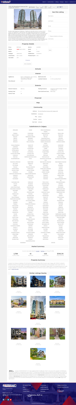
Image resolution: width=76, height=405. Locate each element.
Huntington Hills (15, 182)
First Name (50, 16)
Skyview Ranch (60, 220)
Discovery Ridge (60, 156)
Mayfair (30, 190)
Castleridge (60, 145)
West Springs (45, 235)
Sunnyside (30, 229)
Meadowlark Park (61, 192)
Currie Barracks (30, 155)
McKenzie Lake (30, 192)
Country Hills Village (15, 153)
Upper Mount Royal (60, 232)
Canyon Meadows (15, 145)
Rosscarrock (15, 212)
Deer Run (15, 156)
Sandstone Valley (30, 215)
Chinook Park (15, 148)
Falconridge (45, 166)
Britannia (15, 141)
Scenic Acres (15, 217)
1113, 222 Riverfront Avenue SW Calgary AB (48, 111)
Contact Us (25, 389)
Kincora (15, 183)
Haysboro (45, 175)
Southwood (30, 224)
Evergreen (60, 165)
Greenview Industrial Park (15, 173)
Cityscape (60, 148)
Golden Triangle (45, 172)
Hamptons (45, 173)
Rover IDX (65, 380)
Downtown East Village (60, 158)
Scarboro (45, 215)
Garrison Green (15, 170)
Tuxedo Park (61, 230)
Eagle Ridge (30, 161)
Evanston (45, 165)
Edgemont (30, 163)
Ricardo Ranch (30, 208)
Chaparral (30, 146)
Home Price (43, 385)
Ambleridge (30, 133)
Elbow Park (45, 163)
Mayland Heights (61, 190)
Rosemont (60, 210)
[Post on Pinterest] (61, 7)
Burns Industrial (30, 141)
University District (15, 232)
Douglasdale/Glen (15, 158)
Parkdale (15, 202)
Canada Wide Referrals (63, 387)
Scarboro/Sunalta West (60, 215)
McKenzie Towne (46, 192)
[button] (9, 18)
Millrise (60, 193)
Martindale (15, 190)
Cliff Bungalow (15, 150)
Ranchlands (15, 207)
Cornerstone (30, 151)
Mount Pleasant (15, 197)
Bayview (15, 136)
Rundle (15, 214)
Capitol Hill (30, 145)
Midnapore (45, 193)
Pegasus (15, 203)
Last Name (50, 21)
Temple (15, 230)
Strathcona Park (45, 227)
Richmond (45, 208)
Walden (15, 235)
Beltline (15, 138)
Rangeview (30, 207)
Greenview (60, 172)
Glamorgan (60, 170)
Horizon (30, 178)
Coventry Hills (30, 153)
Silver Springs (15, 220)
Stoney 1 (45, 225)
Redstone (60, 207)
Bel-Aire (45, 136)
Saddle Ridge (45, 214)
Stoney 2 (61, 225)
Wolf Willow (45, 239)
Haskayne (15, 175)
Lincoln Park (45, 185)
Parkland (45, 202)
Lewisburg (30, 185)
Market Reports (44, 387)
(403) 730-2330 (15, 269)
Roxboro (30, 212)
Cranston (45, 153)
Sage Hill (15, 215)
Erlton (30, 165)
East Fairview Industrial (45, 161)
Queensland (45, 205)
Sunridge (45, 229)
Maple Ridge (30, 188)
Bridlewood (60, 140)
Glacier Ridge (45, 170)
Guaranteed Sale (44, 389)
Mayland (46, 190)
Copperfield (60, 150)
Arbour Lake (61, 133)
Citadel (45, 148)
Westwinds (15, 237)
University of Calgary (45, 232)
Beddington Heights (30, 136)
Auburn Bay (30, 135)
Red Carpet (45, 207)
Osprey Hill (15, 200)
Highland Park (30, 177)
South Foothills (60, 222)
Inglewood (30, 182)
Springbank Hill (45, 224)
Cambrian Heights (60, 141)
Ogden (60, 198)
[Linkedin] (8, 400)
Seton (30, 217)
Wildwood (45, 237)
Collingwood (45, 150)
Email (49, 26)
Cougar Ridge (45, 151)
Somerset (15, 222)
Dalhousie (45, 155)
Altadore (15, 133)
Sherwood (45, 219)
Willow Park (60, 237)
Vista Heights (61, 234)
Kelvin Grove (45, 182)
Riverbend (15, 210)
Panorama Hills (60, 200)
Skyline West (46, 220)
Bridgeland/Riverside (45, 140)
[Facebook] (3, 400)
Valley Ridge (15, 234)
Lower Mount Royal (15, 187)
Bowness (61, 138)
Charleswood (45, 146)
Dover (30, 158)
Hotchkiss (45, 178)
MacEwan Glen (30, 187)
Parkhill (30, 202)
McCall (15, 192)
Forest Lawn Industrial (45, 168)
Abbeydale (15, 129)
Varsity (45, 234)
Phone (49, 31)
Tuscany (46, 230)
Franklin (61, 168)
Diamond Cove (45, 156)
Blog (24, 387)
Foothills (61, 166)
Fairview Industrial (30, 166)
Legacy (15, 185)
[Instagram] (6, 400)
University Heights (30, 232)
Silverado (30, 220)
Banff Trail (45, 135)
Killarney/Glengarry (60, 182)
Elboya (60, 163)
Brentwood (30, 140)
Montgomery (46, 195)
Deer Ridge (60, 155)
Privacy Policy (26, 391)
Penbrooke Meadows (30, 203)
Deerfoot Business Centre (30, 156)
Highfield (15, 177)
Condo (37, 251)
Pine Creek (45, 203)
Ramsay (61, 205)
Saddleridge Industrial (61, 214)
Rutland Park (30, 214)
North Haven (30, 198)
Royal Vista (60, 212)
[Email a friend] (57, 7)
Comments (50, 38)
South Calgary (45, 222)
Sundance (15, 229)
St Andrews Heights (15, 225)
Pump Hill (30, 205)
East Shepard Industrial (60, 161)
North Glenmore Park (15, 198)
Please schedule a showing (56, 36)
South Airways (30, 222)
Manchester (60, 187)
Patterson (60, 202)
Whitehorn (30, 237)
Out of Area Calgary (30, 200)
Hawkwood (30, 175)
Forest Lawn (30, 168)
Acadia (30, 129)
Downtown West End (15, 161)
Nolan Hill (45, 197)
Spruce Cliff (60, 224)
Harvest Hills (61, 173)
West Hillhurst (30, 235)
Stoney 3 (15, 227)
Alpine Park (60, 129)
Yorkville (53, 242)
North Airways (60, 197)
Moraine (61, 195)
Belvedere (30, 138)
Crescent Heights (61, 153)
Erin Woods (15, 165)
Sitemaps (42, 391)
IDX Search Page (27, 385)
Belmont (61, 136)
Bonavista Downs (46, 138)
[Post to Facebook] (59, 7)
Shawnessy (15, 219)
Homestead (15, 178)
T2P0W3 (40, 122)
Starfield (30, 225)
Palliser (45, 200)
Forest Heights (15, 168)
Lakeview (60, 183)
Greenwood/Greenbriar (30, 173)
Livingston (60, 185)
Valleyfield (30, 234)
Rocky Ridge (30, 210)
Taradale (61, 229)
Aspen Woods (15, 135)
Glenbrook (15, 172)
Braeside (15, 140)
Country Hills (61, 151)
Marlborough (46, 188)
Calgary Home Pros (62, 385)
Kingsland (30, 183)
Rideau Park (61, 208)
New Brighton (30, 197)
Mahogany (45, 187)
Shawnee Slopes (61, 217)
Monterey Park (30, 195)
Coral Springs (15, 151)
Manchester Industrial (15, 188)
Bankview (60, 135)
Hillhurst (61, 177)
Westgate (60, 235)
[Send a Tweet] (60, 7)
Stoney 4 (30, 227)
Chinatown (40, 113)
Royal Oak (45, 212)
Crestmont (15, 155)
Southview (15, 224)
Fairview (15, 166)
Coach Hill (30, 150)
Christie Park (30, 148)
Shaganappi (45, 217)
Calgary (40, 116)
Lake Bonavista (45, 183)
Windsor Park (15, 239)
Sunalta (60, 227)
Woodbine (60, 239)
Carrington (45, 145)
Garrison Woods (30, 170)
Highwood (45, 177)
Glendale (30, 172)
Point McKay (15, 205)
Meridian (30, 193)
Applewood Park (45, 133)
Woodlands (23, 242)
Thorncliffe (30, 230)
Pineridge (60, 203)
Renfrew (15, 208)
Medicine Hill (15, 193)
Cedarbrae (15, 146)
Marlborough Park (60, 188)
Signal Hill (60, 219)
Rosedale (45, 210)
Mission (15, 195)
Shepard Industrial (30, 219)
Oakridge (45, 198)
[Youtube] (11, 400)
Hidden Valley (60, 175)
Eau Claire (15, 163)
